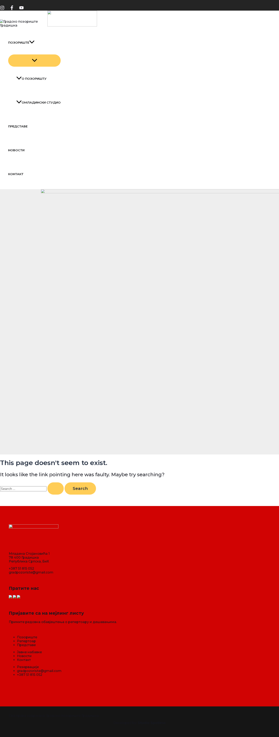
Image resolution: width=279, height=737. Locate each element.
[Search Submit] (55, 488)
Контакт (15, 174)
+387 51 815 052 (21, 568)
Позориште (18, 42)
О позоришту (34, 79)
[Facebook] (12, 9)
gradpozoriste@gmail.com (31, 572)
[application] (32, 42)
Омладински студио (41, 102)
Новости (16, 150)
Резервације (28, 667)
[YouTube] (21, 9)
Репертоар (26, 641)
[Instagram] (2, 9)
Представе (18, 126)
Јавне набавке (29, 652)
